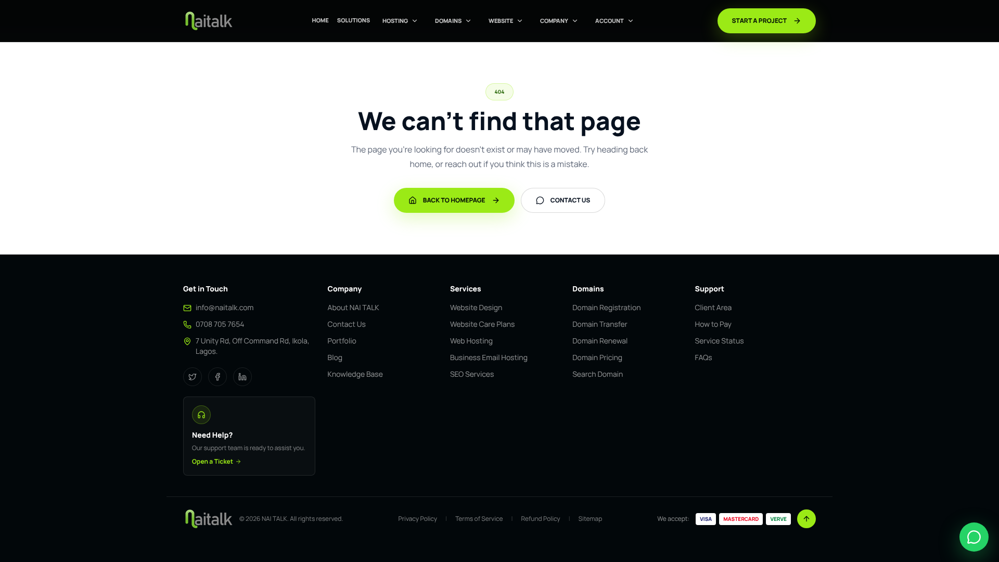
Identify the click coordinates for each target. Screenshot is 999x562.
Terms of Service (479, 519)
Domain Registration (606, 308)
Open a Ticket (212, 461)
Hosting (395, 20)
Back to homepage (454, 200)
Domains (448, 20)
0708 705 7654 (220, 324)
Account (609, 20)
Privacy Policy (418, 519)
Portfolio (342, 341)
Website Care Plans (482, 324)
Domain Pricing (597, 358)
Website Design (476, 308)
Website (501, 20)
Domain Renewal (599, 341)
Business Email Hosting (489, 358)
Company (554, 20)
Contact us (570, 200)
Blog (335, 358)
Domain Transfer (599, 324)
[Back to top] (806, 518)
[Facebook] (217, 376)
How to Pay (713, 324)
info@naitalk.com (224, 308)
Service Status (719, 341)
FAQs (703, 358)
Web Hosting (471, 341)
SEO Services (472, 374)
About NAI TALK (353, 308)
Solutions (353, 20)
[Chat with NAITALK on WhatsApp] (974, 537)
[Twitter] (192, 376)
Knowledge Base (355, 374)
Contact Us (347, 324)
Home (320, 20)
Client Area (713, 308)
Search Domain (597, 374)
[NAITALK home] (208, 20)
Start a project (759, 20)
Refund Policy (540, 519)
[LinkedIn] (242, 376)
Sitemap (591, 519)
